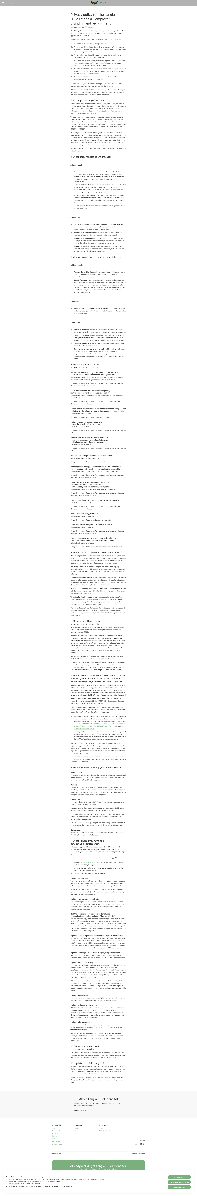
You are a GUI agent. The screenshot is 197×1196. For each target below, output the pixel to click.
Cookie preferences (179, 1187)
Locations (55, 1133)
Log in (76, 868)
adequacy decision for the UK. (84, 729)
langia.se (142, 1140)
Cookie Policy (14, 1184)
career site (89, 33)
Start (53, 1128)
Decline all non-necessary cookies (179, 1182)
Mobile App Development (106, 1131)
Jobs (53, 1138)
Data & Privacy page (87, 862)
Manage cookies (57, 1144)
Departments (56, 1131)
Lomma (77, 1131)
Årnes (77, 1128)
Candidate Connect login (138, 1153)
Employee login (56, 1153)
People (54, 1136)
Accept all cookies (179, 1177)
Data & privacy (56, 1141)
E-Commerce (102, 1128)
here (86, 1030)
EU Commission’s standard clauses (98, 732)
